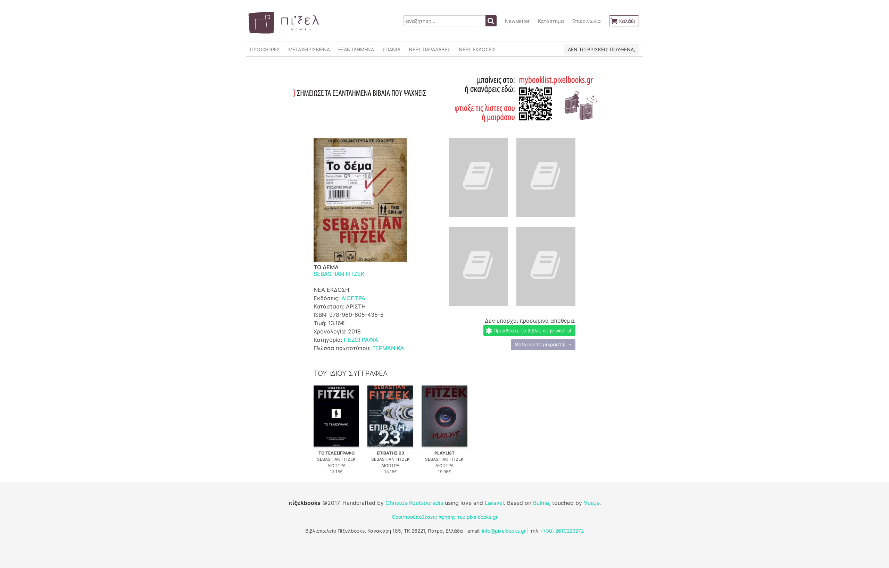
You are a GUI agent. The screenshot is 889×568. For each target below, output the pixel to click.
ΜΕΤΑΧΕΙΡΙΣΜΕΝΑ (309, 49)
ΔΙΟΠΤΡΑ (353, 298)
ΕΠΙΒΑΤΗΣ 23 (390, 453)
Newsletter (517, 21)
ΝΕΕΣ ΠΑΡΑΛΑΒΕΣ (429, 49)
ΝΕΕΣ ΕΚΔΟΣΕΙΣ (477, 49)
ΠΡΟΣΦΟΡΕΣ (265, 49)
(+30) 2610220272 (562, 531)
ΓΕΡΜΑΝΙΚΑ (388, 348)
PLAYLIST (444, 453)
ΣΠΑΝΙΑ (391, 49)
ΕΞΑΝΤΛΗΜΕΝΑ (356, 49)
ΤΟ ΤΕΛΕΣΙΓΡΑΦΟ (336, 453)
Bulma (541, 502)
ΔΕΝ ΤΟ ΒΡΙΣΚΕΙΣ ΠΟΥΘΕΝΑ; (601, 49)
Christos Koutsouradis (414, 502)
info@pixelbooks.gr (504, 531)
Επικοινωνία (586, 21)
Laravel (494, 502)
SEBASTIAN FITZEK (339, 273)
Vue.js (591, 502)
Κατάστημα (551, 21)
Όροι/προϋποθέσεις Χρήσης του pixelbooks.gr (445, 517)
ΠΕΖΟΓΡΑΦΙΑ (361, 339)
